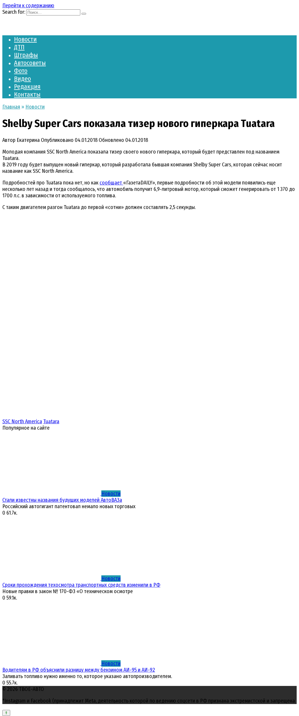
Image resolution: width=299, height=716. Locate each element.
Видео (22, 79)
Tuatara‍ (51, 421)
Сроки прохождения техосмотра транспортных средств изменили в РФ (81, 585)
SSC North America (22, 421)
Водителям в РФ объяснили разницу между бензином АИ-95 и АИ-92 (78, 670)
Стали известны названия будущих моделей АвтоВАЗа (62, 500)
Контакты (27, 94)
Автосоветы (30, 63)
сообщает (111, 183)
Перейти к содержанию (28, 5)
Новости (25, 39)
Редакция (27, 86)
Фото (20, 71)
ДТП (19, 47)
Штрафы (26, 55)
